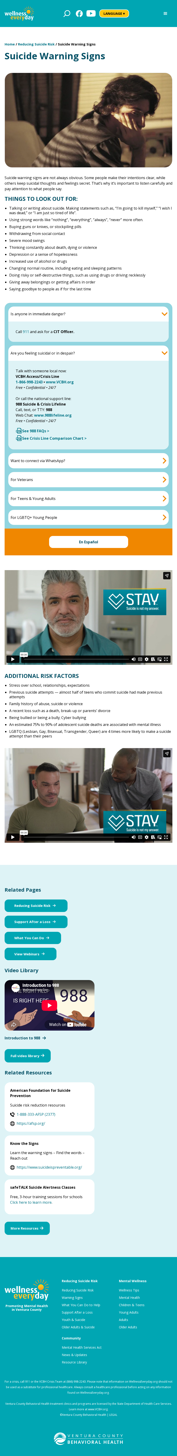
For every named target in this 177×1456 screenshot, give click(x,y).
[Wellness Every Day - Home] (19, 13)
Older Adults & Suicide (78, 1327)
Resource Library (74, 1362)
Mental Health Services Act (82, 1347)
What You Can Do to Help (81, 1305)
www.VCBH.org (98, 1409)
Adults (123, 1320)
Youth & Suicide (73, 1320)
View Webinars (26, 954)
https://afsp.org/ (31, 1123)
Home (10, 44)
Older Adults (128, 1327)
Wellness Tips (129, 1290)
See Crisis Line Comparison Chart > (54, 438)
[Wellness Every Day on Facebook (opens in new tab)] (79, 13)
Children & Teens (132, 1305)
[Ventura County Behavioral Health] (88, 1438)
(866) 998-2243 (76, 1382)
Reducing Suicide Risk (36, 44)
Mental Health (129, 1298)
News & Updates (74, 1355)
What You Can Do (29, 938)
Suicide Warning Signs (77, 44)
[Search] (66, 13)
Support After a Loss (32, 921)
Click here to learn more (31, 1202)
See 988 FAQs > (35, 430)
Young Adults (129, 1312)
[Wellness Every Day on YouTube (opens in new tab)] (91, 13)
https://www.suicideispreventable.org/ (49, 1167)
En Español (88, 541)
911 (26, 331)
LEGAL (113, 1415)
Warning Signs (72, 1298)
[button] (165, 14)
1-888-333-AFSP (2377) (36, 1114)
